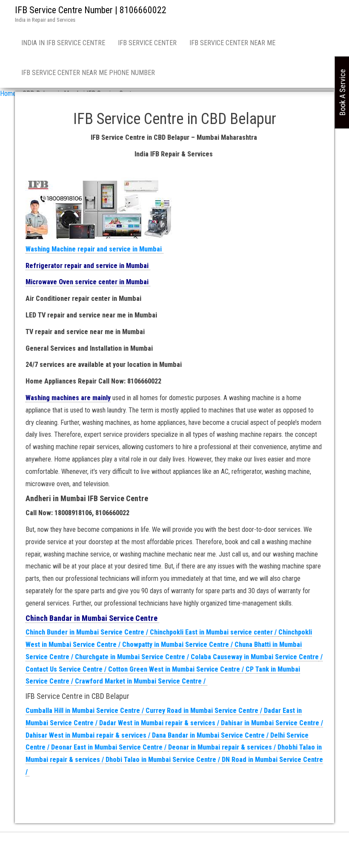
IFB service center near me (232, 43)
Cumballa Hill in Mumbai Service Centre (83, 711)
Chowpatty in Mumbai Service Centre (175, 644)
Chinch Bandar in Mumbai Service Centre (92, 618)
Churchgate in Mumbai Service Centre (130, 657)
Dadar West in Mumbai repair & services (157, 723)
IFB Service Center (147, 43)
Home (8, 93)
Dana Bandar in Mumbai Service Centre (208, 735)
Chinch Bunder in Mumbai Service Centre (85, 632)
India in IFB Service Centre (63, 43)
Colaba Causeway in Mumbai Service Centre (255, 657)
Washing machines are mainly (68, 398)
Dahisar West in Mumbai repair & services (86, 735)
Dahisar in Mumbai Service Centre (270, 723)
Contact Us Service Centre (64, 669)
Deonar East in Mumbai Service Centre (107, 747)
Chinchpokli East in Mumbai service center (211, 632)
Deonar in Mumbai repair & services (220, 747)
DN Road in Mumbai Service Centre (272, 760)
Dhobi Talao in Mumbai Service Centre (161, 760)
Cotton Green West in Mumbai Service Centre (174, 669)
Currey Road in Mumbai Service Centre (202, 711)
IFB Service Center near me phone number (88, 73)
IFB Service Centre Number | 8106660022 (90, 10)
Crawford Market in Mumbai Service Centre (138, 681)
